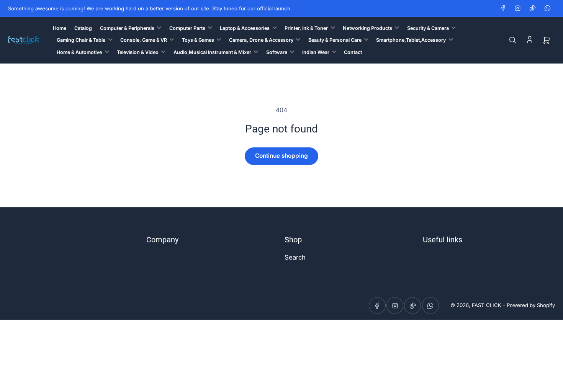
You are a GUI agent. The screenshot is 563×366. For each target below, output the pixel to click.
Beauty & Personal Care (335, 40)
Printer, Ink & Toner (306, 28)
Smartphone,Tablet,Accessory (411, 40)
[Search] (512, 40)
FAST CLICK (486, 305)
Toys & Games (198, 40)
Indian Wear (315, 52)
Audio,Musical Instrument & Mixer (212, 52)
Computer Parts (187, 28)
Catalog (83, 28)
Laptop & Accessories (245, 28)
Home (59, 28)
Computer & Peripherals (127, 28)
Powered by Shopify (531, 305)
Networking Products (367, 28)
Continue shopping (281, 155)
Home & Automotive (79, 52)
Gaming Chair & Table (81, 40)
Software (276, 52)
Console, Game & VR (143, 40)
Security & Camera (428, 28)
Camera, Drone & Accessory (261, 40)
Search (295, 257)
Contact (353, 52)
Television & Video (138, 52)
